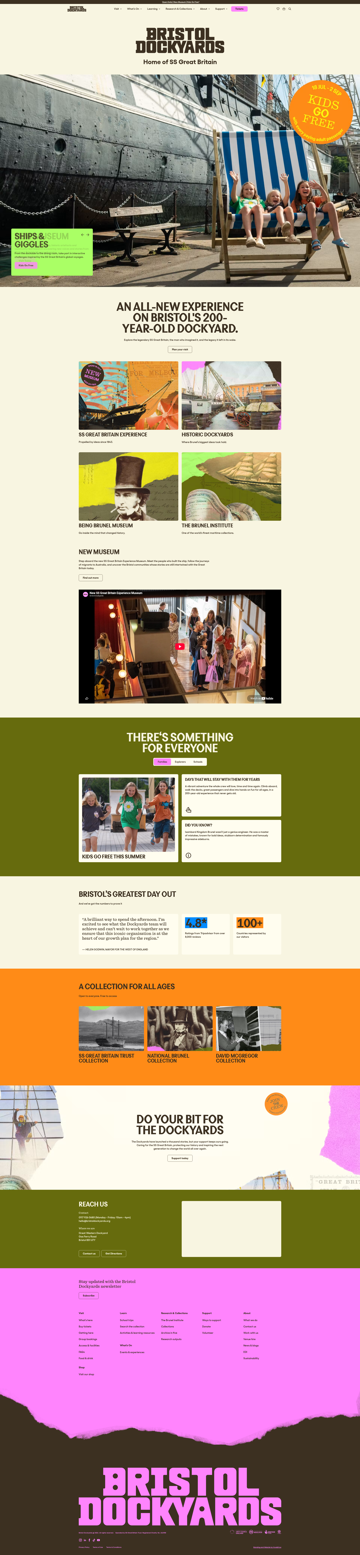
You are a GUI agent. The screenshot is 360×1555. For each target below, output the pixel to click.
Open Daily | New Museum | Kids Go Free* (181, 2)
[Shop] (284, 9)
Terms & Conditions (114, 1547)
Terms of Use (98, 1547)
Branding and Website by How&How (267, 1547)
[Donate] (278, 9)
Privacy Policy (84, 1547)
